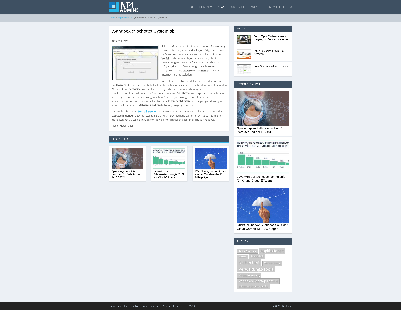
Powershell (238, 7)
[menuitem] (192, 7)
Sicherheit (249, 262)
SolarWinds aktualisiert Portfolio (271, 66)
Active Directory (247, 251)
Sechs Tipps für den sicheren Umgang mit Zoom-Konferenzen (271, 38)
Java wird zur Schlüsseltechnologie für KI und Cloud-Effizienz (168, 174)
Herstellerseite (147, 111)
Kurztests (257, 7)
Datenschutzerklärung (135, 306)
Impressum (115, 306)
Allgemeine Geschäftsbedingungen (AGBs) (173, 306)
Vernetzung (272, 263)
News (221, 7)
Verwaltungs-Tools (256, 269)
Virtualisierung (249, 275)
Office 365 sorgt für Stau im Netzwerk (269, 52)
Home (112, 17)
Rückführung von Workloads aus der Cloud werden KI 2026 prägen (211, 174)
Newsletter (277, 7)
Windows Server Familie (253, 286)
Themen (204, 7)
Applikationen (124, 17)
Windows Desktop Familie (258, 281)
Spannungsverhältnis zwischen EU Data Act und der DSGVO (126, 174)
